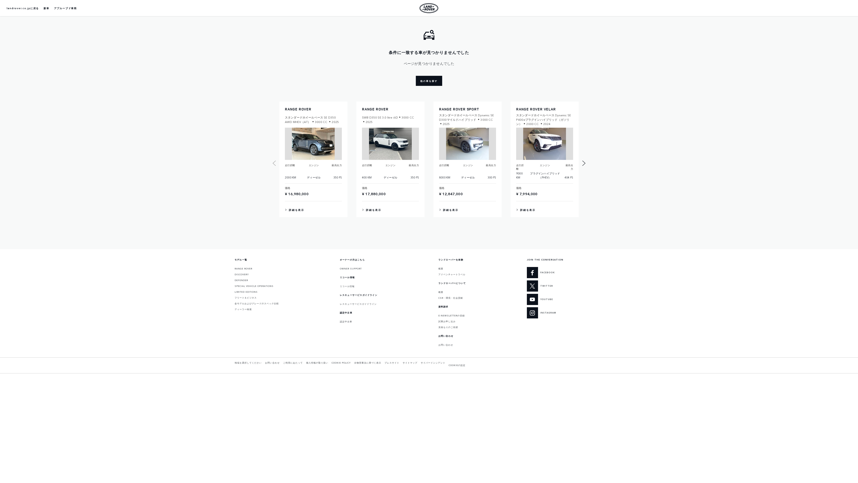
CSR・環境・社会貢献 (450, 297)
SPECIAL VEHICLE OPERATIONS (254, 286)
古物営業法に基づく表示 (367, 362)
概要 (440, 268)
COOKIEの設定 (457, 365)
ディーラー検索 (243, 309)
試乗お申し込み (447, 321)
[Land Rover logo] (429, 8)
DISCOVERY (242, 274)
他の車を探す (429, 81)
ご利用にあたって (293, 362)
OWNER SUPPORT (351, 268)
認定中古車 (346, 321)
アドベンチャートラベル (451, 274)
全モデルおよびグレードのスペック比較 (257, 303)
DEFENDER (241, 280)
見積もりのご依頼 (448, 327)
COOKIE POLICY (341, 362)
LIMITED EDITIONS (246, 291)
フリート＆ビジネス (246, 297)
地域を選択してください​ (248, 362)
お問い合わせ (445, 344)
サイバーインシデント (433, 362)
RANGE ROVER (243, 268)
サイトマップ (410, 362)
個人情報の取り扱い (317, 362)
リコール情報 (347, 286)
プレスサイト (392, 362)
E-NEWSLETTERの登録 (451, 315)
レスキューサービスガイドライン (358, 303)
